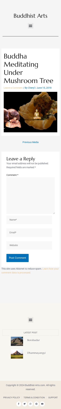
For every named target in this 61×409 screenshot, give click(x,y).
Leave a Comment (13, 87)
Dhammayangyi (36, 352)
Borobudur (33, 340)
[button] (30, 26)
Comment (12, 175)
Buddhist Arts (30, 15)
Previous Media (31, 142)
